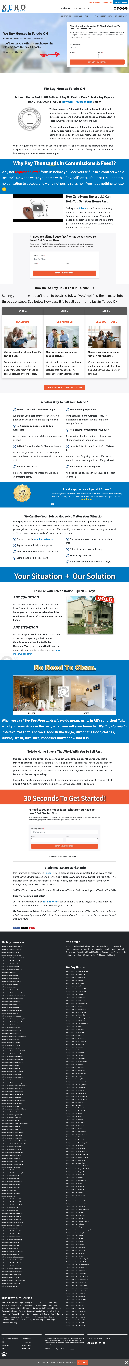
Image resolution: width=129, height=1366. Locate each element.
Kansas (56, 1305)
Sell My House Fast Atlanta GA (75, 980)
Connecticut (51, 1302)
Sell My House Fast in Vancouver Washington (15, 1123)
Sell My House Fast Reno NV (10, 1196)
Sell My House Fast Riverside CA (11, 1202)
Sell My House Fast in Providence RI (12, 1062)
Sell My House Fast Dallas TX (74, 1027)
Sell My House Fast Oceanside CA (76, 1180)
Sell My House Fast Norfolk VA (11, 1167)
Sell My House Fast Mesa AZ (74, 1128)
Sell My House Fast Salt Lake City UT (77, 1259)
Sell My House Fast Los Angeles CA (76, 1099)
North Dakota (44, 1314)
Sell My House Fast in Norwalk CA (11, 1039)
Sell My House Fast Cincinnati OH (76, 1012)
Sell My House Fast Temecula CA (11, 949)
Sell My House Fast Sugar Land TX (76, 1308)
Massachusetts (38, 1308)
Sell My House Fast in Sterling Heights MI (14, 1109)
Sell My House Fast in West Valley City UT (14, 1141)
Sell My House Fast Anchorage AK (12, 1260)
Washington (40, 1320)
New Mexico (12, 1314)
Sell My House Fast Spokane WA (11, 1231)
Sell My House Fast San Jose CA (11, 1216)
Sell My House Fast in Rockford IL (11, 1080)
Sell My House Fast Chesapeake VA (76, 1003)
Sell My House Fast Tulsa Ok (10, 1248)
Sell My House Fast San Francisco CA (12, 1213)
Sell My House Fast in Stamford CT (12, 1106)
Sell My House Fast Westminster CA (12, 999)
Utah (18, 1320)
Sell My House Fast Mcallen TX (75, 1117)
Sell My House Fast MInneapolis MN (12, 1153)
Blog (3, 1348)
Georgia (19, 1305)
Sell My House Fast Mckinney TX (75, 1120)
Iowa (51, 1305)
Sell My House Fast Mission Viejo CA (76, 1143)
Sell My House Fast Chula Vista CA (76, 1009)
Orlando (69, 949)
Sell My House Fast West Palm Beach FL (13, 996)
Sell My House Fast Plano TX (10, 1190)
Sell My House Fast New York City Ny (12, 1164)
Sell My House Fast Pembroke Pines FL (77, 1209)
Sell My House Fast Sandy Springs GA (77, 1276)
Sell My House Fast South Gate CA (76, 1302)
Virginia (32, 1320)
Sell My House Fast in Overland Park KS (13, 1051)
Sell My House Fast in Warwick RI (11, 1129)
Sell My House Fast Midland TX (75, 1137)
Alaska (11, 1302)
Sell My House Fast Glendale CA (75, 1059)
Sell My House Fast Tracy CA (10, 964)
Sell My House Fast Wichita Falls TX (12, 1004)
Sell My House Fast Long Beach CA (76, 1096)
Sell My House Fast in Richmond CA (12, 1068)
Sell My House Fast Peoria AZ (75, 1212)
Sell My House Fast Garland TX (75, 1050)
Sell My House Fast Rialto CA (74, 1241)
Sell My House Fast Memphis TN (75, 1111)
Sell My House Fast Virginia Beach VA (12, 1251)
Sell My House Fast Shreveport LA (76, 1297)
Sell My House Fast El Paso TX (75, 1038)
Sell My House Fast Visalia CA (10, 984)
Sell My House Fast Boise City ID (11, 1263)
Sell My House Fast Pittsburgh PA (11, 1187)
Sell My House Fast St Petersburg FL (12, 1240)
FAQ (86, 16)
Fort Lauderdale (103, 955)
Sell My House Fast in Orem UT (11, 1048)
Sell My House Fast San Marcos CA (76, 1271)
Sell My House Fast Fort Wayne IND (12, 1269)
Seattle (112, 955)
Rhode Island (25, 1317)
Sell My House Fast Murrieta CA (75, 1160)
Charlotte (76, 946)
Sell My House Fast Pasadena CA (75, 1201)
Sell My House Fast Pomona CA (75, 1218)
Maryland (27, 1308)
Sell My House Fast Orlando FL (11, 1179)
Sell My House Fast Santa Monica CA (77, 1288)
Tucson (120, 949)
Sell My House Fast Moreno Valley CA (77, 1154)
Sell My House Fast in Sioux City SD (12, 1089)
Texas (13, 1320)
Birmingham (70, 952)
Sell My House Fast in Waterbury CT (12, 1132)
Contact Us (66, 16)
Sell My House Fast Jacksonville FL (76, 1082)
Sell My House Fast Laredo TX (75, 1091)
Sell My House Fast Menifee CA (75, 1122)
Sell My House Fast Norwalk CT (75, 1178)
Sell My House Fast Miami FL (74, 1114)
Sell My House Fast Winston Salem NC (13, 1257)
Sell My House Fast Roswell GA (75, 1253)
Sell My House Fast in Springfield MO (12, 1103)
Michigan (48, 1308)
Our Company (106, 2)
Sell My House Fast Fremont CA (75, 1044)
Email (100, 53)
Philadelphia (81, 952)
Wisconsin (5, 1322)
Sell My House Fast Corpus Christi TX (77, 1024)
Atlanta (68, 946)
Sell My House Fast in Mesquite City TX (13, 1019)
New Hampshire (48, 1311)
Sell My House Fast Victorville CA (11, 981)
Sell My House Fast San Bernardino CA (77, 1265)
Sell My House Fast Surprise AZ (75, 1317)
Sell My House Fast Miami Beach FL (76, 1131)
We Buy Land (25, 1348)
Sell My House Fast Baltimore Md (76, 992)
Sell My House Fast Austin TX (74, 986)
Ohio (52, 1314)
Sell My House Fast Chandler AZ (75, 998)
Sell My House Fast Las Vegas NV (76, 1093)
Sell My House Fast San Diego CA (11, 1211)
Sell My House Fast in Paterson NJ (12, 1054)
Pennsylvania (14, 1317)
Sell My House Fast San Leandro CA (76, 1268)
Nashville (87, 949)
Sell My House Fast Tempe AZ (10, 952)
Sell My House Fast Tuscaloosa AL (12, 970)
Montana (22, 1311)
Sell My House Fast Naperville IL (75, 1163)
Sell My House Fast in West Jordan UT (13, 1138)
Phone (72, 53)
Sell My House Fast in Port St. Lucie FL (13, 1057)
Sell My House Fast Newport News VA (77, 1172)
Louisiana (13, 1308)
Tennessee (6, 1320)
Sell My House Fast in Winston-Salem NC (13, 1144)
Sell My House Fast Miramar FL (75, 1140)
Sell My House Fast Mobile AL (75, 1146)
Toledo (82, 208)
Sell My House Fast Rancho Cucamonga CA (78, 1230)
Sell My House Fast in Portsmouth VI (12, 1060)
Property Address (76, 44)
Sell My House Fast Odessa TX (75, 1183)
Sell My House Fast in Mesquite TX (12, 1022)
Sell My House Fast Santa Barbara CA (77, 1279)
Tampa (113, 949)
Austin (93, 955)
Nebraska (30, 1311)
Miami (89, 952)
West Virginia (51, 1320)
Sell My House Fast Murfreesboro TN (77, 1157)
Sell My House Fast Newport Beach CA (77, 1169)
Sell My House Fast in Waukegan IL (12, 1135)
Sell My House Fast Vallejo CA (10, 978)
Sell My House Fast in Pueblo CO (11, 1065)
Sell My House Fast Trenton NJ (11, 967)
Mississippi (6, 1311)
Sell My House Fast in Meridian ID (11, 1016)
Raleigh (79, 955)
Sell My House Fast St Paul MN (10, 1286)
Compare (78, 16)
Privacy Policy (26, 1345)
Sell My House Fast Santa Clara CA (76, 1282)
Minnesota (57, 1308)
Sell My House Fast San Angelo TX (76, 1262)
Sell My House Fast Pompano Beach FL (77, 1221)
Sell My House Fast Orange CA (75, 1189)
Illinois (38, 1305)
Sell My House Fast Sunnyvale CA (76, 1311)
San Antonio (77, 949)
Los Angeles (99, 946)
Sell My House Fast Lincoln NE (10, 1277)
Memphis (108, 946)
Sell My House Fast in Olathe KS (11, 1045)
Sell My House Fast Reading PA (75, 1233)
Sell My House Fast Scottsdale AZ (12, 1225)
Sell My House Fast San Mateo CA (76, 1273)
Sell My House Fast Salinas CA (75, 1256)
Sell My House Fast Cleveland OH (76, 1015)
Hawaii (26, 1305)
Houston (90, 946)
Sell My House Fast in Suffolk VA (11, 1112)
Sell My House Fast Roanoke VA (75, 1247)
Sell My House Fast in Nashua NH (11, 1028)
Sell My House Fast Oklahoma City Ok (13, 1173)
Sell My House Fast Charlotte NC (75, 1000)
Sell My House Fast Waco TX (10, 990)
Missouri (14, 1311)
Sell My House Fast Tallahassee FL (12, 946)
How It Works (94, 2)
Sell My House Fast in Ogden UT (11, 1042)
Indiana (44, 1305)
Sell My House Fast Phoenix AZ (11, 1184)
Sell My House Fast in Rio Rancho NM (12, 1071)
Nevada (38, 1311)
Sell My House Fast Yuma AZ (10, 1013)
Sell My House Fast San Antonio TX (12, 1208)
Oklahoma (59, 1314)
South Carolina (37, 1317)
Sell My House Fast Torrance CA (11, 961)
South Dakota (49, 1317)
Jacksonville (117, 946)
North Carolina (32, 1314)
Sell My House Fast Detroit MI (75, 1032)
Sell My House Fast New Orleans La (12, 1161)
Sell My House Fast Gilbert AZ (75, 1053)
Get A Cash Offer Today (101, 16)
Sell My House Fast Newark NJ (11, 1158)
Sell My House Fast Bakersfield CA (76, 989)
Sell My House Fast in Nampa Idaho (12, 1025)
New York (21, 1314)
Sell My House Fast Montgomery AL (76, 1151)
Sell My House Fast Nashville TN (11, 1155)
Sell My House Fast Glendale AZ (75, 1056)
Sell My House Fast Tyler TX (10, 972)
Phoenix (106, 949)
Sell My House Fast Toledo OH (75, 1323)
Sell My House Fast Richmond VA (11, 1199)
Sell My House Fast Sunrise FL (75, 1314)
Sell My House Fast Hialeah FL (75, 1064)
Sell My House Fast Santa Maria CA (76, 1285)
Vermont (25, 1320)
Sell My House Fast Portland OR (75, 1224)
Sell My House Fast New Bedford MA (77, 1166)
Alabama (5, 1302)
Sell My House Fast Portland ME (11, 1283)
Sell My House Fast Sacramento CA (12, 1205)
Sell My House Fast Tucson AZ (11, 1245)
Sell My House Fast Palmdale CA (75, 1198)
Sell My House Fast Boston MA (75, 995)
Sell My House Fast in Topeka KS (11, 1118)
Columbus (105, 952)
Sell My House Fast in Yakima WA (11, 1147)
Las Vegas (114, 952)
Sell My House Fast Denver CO (75, 1030)
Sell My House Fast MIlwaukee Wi (11, 1150)
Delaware (5, 1305)
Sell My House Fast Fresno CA (75, 1047)
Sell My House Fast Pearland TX (75, 1207)
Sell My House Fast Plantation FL (75, 1215)
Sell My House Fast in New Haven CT (12, 1031)
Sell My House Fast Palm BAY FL (75, 1195)
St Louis (123, 952)
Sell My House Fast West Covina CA (12, 993)
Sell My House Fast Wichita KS (10, 1254)
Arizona (18, 1302)
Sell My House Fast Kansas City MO (76, 1088)
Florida (12, 1305)
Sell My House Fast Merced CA (75, 1125)
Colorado (42, 1302)
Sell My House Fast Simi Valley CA (76, 1300)
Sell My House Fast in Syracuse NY (12, 1115)
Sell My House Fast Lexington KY (11, 1274)
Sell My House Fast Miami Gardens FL (77, 1134)
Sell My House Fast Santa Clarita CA (12, 1222)
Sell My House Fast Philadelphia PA (12, 1182)
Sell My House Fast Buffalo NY (10, 1266)
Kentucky (5, 1308)
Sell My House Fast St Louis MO (11, 1234)
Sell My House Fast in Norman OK (11, 1033)
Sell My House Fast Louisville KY (75, 1102)
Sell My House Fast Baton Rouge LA (76, 1326)
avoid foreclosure (43, 539)
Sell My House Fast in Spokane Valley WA (14, 1100)
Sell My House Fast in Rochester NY (12, 1077)
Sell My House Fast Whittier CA (11, 1001)
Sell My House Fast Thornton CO (11, 955)
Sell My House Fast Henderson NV (12, 1272)
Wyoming (13, 1322)
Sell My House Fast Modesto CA (75, 1148)
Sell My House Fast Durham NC (75, 1035)
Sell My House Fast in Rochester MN (12, 1074)
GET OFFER (82, 1362)
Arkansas (25, 1302)
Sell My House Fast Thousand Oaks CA (13, 958)
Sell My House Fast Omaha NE (10, 1176)
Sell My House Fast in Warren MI (11, 1126)
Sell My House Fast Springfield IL (76, 1305)
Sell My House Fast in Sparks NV (11, 1097)
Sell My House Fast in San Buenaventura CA (14, 1086)
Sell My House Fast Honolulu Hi (75, 1067)
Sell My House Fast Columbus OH (76, 1021)
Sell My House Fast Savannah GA (75, 1294)
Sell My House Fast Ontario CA (75, 1186)
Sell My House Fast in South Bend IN (12, 1094)
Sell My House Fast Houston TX (75, 1070)
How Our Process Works (77, 102)
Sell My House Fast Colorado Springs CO (78, 1018)
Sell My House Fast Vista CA (10, 987)
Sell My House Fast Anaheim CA (75, 974)
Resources (5, 1345)
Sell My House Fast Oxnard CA (75, 1192)
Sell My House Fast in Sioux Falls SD (12, 1092)
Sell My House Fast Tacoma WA (75, 1320)
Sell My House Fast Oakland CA (11, 1170)
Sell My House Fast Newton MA (75, 1175)
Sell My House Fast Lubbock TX (75, 1105)
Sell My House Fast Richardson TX (76, 1244)
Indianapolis (70, 955)
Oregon (5, 1317)
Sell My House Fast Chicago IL (75, 1006)
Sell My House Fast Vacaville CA (11, 975)
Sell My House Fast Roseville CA (75, 1250)
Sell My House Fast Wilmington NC (12, 1007)
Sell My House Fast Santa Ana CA (11, 1219)
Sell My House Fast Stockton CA (11, 1237)
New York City (97, 949)
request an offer (27, 172)
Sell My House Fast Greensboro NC (76, 1061)
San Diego (97, 952)
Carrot (72, 1349)
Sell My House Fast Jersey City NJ (76, 1085)
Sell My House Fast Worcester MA (12, 1010)
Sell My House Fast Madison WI (75, 1108)
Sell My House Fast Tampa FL (10, 1242)
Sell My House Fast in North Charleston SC (14, 1036)
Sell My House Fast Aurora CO (75, 983)
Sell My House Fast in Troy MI (10, 1121)
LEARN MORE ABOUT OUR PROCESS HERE (64, 387)
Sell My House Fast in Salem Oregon (12, 1083)
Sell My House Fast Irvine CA (74, 1076)
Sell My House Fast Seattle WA (11, 1228)
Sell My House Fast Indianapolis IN (76, 1073)
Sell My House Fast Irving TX (74, 1079)
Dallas (83, 946)
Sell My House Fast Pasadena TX (75, 1204)
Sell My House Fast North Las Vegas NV (13, 1280)
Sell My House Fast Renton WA (75, 1239)
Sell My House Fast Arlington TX (75, 977)
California (33, 1302)
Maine (20, 1308)
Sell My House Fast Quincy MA (75, 1227)
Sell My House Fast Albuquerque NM (77, 971)
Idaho (32, 1305)
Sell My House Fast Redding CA (75, 1236)
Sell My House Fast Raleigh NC (11, 1193)
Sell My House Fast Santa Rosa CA (76, 1291)
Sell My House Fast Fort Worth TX (76, 1041)
